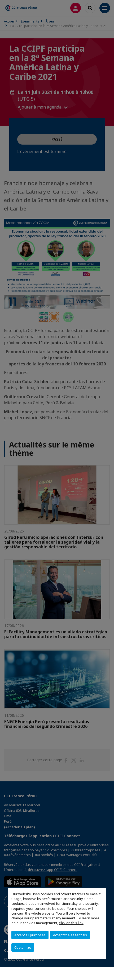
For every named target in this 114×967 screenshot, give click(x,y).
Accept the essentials (70, 935)
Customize (22, 947)
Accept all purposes (30, 935)
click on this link (71, 922)
